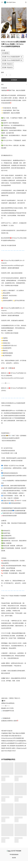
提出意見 (14, 857)
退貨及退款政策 (15, 854)
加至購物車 (14, 80)
